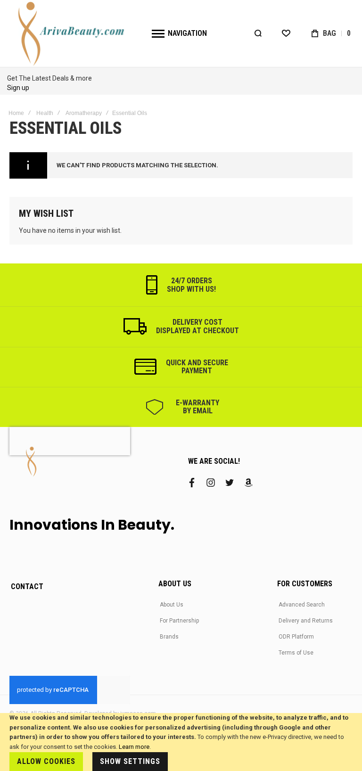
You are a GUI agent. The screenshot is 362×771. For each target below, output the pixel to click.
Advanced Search (302, 604)
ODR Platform (296, 636)
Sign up (18, 87)
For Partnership (179, 620)
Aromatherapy (84, 113)
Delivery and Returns (306, 620)
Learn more (134, 746)
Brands (169, 636)
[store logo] (72, 33)
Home (16, 113)
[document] (181, 742)
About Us (171, 604)
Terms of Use (296, 652)
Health (44, 113)
